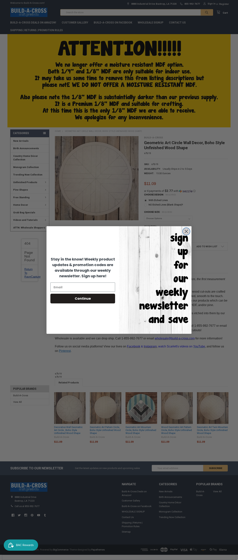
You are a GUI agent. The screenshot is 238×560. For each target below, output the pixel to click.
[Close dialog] (186, 231)
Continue (83, 298)
